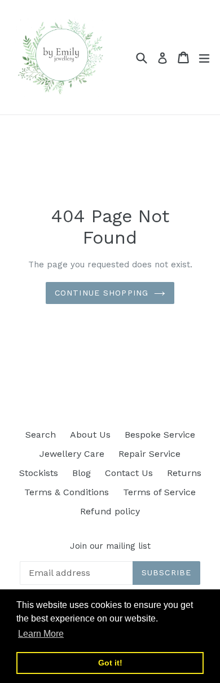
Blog (81, 473)
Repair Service (149, 453)
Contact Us (129, 473)
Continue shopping (101, 292)
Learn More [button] (41, 633)
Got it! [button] (110, 662)
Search (40, 434)
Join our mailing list (110, 546)
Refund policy (110, 511)
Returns (184, 473)
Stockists (38, 473)
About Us (90, 434)
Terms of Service (159, 492)
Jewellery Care (71, 453)
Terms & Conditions (66, 492)
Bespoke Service (160, 434)
